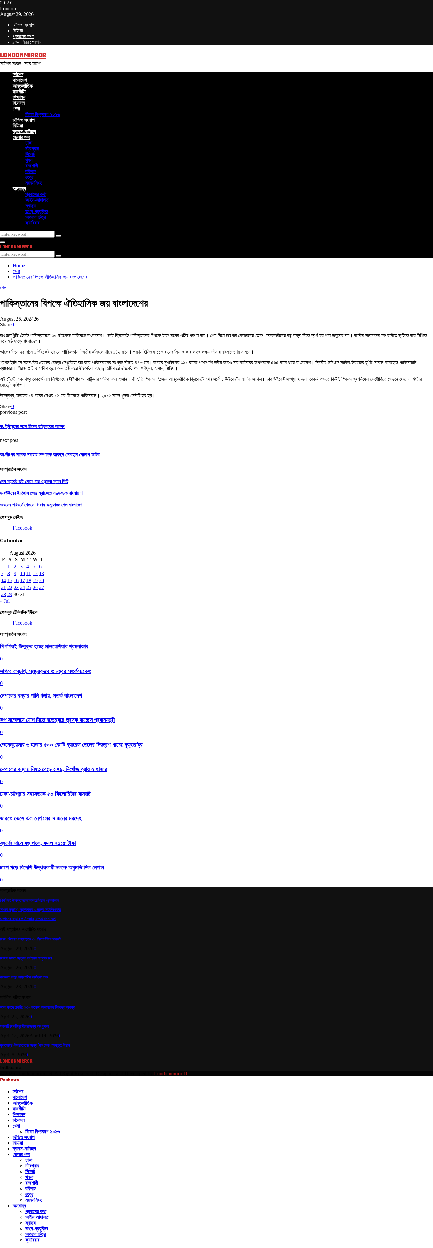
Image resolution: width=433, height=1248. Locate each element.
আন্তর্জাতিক (23, 85)
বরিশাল (30, 171)
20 (41, 580)
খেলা (16, 108)
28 (3, 594)
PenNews (9, 1080)
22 (9, 587)
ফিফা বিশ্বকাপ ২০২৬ (42, 114)
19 (35, 580)
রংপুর (29, 177)
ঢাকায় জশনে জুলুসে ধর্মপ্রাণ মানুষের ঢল (26, 958)
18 (28, 580)
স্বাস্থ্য (30, 205)
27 (41, 587)
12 (35, 573)
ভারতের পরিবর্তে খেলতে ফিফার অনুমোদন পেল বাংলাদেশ (41, 504)
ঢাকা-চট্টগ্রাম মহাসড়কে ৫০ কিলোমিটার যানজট (45, 793)
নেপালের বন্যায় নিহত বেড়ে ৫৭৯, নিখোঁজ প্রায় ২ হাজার (53, 769)
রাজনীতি (19, 91)
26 (35, 587)
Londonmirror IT (171, 1073)
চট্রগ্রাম (32, 148)
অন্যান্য (19, 188)
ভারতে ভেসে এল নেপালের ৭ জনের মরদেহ (40, 818)
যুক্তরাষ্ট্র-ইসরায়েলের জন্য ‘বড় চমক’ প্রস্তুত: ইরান (35, 1045)
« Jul (5, 601)
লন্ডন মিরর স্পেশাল (27, 42)
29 (9, 594)
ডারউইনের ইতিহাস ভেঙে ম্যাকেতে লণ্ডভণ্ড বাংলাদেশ (41, 493)
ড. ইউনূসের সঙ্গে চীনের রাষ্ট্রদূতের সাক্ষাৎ (32, 426)
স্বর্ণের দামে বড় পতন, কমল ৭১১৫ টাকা (38, 843)
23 (16, 587)
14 (3, 580)
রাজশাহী (31, 165)
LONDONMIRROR (23, 55)
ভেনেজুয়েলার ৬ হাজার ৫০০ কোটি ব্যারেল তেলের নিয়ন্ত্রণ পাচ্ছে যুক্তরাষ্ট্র (71, 744)
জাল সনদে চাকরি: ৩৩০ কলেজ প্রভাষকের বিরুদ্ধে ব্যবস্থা (37, 1007)
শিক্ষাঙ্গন (19, 97)
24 (22, 587)
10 (22, 573)
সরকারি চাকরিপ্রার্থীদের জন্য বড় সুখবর (24, 1026)
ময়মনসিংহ (33, 182)
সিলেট (30, 154)
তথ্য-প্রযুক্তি (36, 211)
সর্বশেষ (18, 74)
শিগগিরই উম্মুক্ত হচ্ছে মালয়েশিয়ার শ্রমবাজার (44, 646)
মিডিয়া (18, 30)
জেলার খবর (21, 137)
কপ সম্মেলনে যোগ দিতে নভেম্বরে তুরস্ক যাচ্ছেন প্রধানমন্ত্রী (57, 720)
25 (28, 587)
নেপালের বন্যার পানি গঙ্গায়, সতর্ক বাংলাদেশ (41, 695)
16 (16, 580)
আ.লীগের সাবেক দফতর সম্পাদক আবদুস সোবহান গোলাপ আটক (50, 454)
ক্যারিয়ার (32, 222)
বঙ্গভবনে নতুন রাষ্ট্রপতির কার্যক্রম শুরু (24, 977)
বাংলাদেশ (20, 80)
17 (22, 580)
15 (9, 580)
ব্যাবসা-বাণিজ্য (24, 131)
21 (3, 587)
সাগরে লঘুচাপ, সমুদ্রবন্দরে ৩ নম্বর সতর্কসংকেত (45, 671)
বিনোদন (19, 103)
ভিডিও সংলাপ (24, 25)
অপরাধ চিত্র (35, 217)
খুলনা (29, 160)
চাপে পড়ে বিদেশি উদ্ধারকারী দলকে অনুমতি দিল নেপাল (52, 867)
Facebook (22, 527)
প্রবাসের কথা (23, 36)
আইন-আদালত (36, 200)
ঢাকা (28, 143)
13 (41, 573)
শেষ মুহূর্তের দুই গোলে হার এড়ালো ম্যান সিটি (34, 481)
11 (28, 573)
